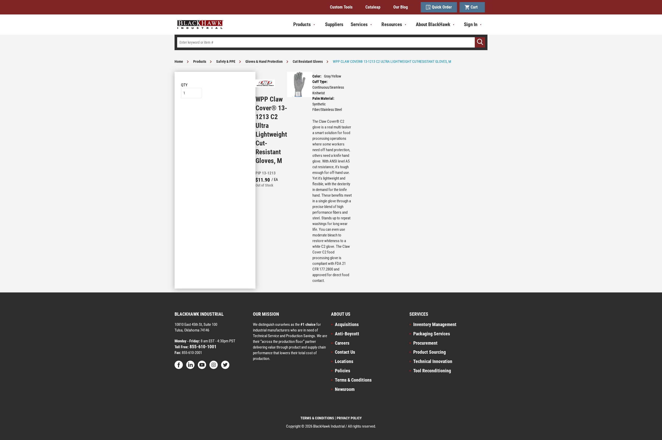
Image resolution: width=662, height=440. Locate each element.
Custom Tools (341, 7)
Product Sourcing (429, 352)
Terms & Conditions (353, 380)
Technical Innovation (432, 361)
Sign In (470, 24)
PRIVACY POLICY (349, 418)
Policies (342, 370)
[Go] (480, 42)
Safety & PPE (225, 61)
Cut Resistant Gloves (308, 61)
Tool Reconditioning (432, 370)
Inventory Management (434, 324)
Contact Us (345, 352)
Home (179, 61)
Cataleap (372, 7)
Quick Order (442, 7)
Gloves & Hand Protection (264, 61)
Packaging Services (431, 333)
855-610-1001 (202, 346)
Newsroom (345, 389)
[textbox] (331, 42)
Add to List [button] (215, 113)
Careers (342, 343)
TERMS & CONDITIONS (317, 418)
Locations (344, 361)
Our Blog (400, 7)
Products (199, 61)
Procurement (425, 343)
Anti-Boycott (347, 333)
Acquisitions (347, 324)
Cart (475, 7)
